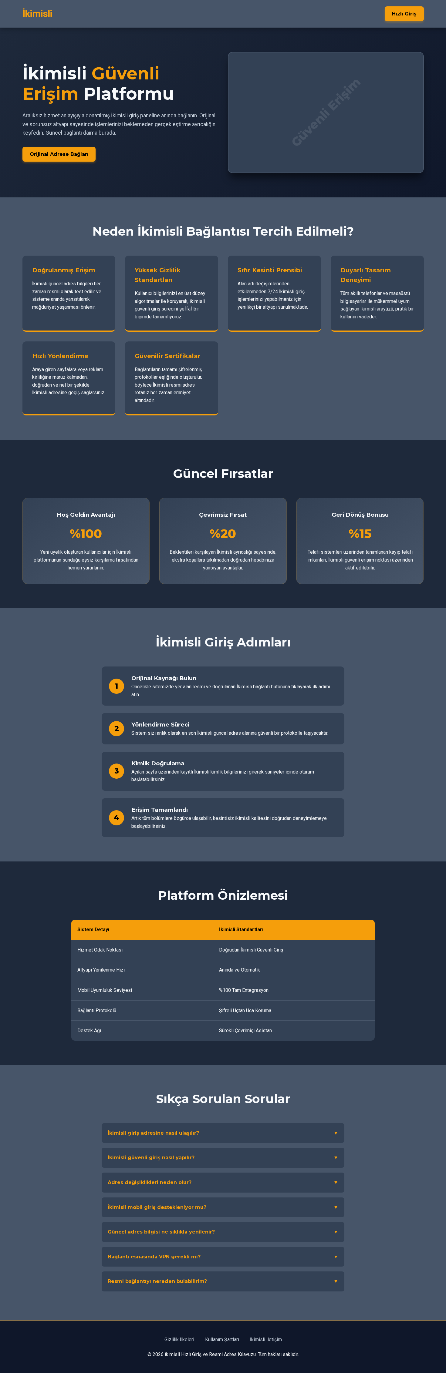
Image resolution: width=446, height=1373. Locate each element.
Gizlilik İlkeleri (179, 1339)
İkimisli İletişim (266, 1339)
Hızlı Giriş (404, 14)
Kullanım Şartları (222, 1339)
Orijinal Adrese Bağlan (59, 154)
